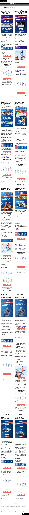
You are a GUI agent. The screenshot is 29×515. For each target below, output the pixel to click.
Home (4, 5)
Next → (16, 503)
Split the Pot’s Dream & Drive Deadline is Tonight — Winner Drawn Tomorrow (6, 416)
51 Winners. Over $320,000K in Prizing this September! (6, 190)
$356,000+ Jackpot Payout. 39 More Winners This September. (19, 104)
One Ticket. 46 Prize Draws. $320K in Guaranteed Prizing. (19, 296)
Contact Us (6, 3)
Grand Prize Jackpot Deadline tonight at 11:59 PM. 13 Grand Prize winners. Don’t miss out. (6, 105)
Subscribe (9, 3)
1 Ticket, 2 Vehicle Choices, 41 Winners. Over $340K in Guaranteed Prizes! (19, 416)
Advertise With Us (2, 3)
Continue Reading (2, 86)
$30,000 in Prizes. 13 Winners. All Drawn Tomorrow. (6, 296)
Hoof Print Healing (18, 511)
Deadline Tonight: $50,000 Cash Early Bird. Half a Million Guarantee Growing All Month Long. (20, 11)
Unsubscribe (11, 3)
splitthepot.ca (23, 96)
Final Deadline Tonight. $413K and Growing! (20, 189)
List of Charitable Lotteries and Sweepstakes (18, 3)
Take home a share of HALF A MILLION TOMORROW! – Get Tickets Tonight (6, 11)
